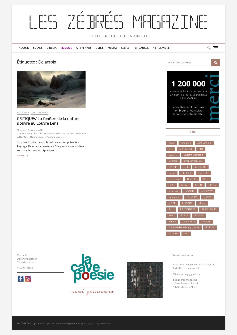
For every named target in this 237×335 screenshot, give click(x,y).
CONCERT (200, 167)
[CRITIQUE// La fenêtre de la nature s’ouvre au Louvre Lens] (51, 89)
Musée (202, 203)
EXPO (72, 133)
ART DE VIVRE (161, 47)
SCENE (184, 215)
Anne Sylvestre (204, 142)
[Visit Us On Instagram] (27, 277)
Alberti (23, 130)
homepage (173, 191)
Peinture (50, 137)
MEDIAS (112, 47)
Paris (171, 209)
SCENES (38, 47)
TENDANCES (141, 47)
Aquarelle (32, 130)
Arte (201, 148)
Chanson (173, 160)
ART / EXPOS (83, 47)
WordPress (75, 323)
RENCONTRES (187, 209)
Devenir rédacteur (27, 258)
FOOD (198, 185)
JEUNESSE (192, 197)
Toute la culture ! (26, 262)
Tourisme (173, 233)
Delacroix (37, 133)
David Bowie (175, 179)
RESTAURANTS (209, 209)
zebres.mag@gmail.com (188, 274)
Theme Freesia (61, 323)
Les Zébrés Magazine (29, 323)
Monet (26, 137)
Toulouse (210, 227)
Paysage (42, 137)
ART (171, 148)
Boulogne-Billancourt (193, 154)
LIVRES (99, 47)
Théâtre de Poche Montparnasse (184, 227)
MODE (172, 203)
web (186, 233)
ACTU (172, 142)
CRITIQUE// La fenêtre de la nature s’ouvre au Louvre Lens (48, 121)
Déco (205, 179)
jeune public (174, 197)
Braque (28, 133)
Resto (171, 215)
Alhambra (186, 142)
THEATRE (206, 221)
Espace (65, 133)
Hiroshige (81, 133)
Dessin (57, 133)
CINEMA (52, 47)
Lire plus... (26, 156)
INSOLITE (189, 191)
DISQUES (192, 179)
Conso (172, 173)
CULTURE (203, 173)
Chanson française (193, 160)
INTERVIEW (207, 191)
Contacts (22, 255)
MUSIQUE (66, 47)
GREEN (212, 185)
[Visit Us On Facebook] (20, 277)
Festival (185, 185)
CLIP (186, 167)
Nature (33, 137)
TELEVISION (188, 221)
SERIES (125, 47)
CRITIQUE (186, 173)
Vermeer (60, 137)
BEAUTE (173, 154)
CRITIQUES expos (39, 112)
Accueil (24, 47)
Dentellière (48, 133)
